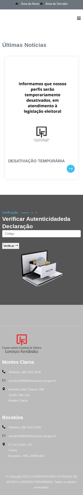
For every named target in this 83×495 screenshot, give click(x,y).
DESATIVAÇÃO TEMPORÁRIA (36, 161)
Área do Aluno (30, 3)
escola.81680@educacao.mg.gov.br (32, 380)
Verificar (9, 246)
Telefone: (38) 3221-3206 (24, 372)
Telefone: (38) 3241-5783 (24, 427)
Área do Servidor (57, 3)
